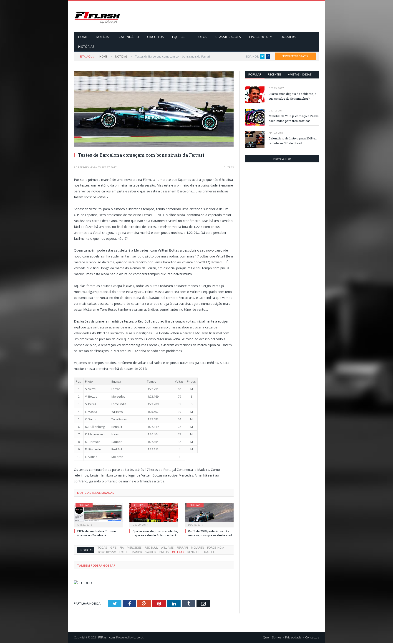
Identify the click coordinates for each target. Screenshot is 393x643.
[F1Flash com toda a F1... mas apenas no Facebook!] (98, 514)
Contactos (312, 637)
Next (225, 107)
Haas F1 (208, 552)
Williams (167, 547)
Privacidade (293, 637)
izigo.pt (138, 637)
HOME (83, 37)
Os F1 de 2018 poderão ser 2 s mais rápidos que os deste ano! (210, 533)
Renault (193, 552)
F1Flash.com (106, 637)
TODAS (102, 547)
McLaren (197, 547)
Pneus (164, 552)
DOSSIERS (288, 37)
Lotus (123, 552)
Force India (215, 547)
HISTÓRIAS (86, 46)
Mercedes (134, 547)
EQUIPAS (178, 37)
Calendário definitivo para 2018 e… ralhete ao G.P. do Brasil (293, 140)
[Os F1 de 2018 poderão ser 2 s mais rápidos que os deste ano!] (209, 514)
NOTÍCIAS (103, 37)
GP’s (113, 547)
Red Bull (151, 547)
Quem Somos (272, 637)
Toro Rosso (107, 552)
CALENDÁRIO (129, 37)
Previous (83, 107)
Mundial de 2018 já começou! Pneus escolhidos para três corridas (294, 118)
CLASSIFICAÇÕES (228, 37)
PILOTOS (200, 37)
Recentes (275, 74)
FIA (122, 547)
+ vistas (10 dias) (300, 74)
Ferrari (182, 547)
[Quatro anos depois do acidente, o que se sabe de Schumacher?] (153, 514)
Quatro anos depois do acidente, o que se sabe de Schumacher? (155, 533)
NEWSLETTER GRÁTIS (295, 56)
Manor (137, 552)
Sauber (150, 552)
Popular (254, 74)
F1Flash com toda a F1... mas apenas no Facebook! (96, 533)
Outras (84, 505)
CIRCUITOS (155, 37)
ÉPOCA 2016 (258, 37)
